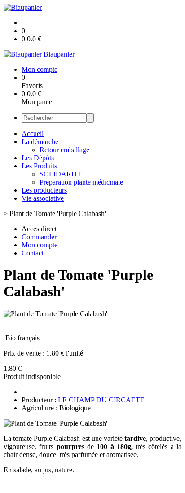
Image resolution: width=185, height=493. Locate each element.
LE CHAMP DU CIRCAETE (101, 400)
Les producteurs (44, 190)
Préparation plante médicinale (81, 182)
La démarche (40, 141)
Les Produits (39, 166)
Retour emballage (64, 150)
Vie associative (43, 198)
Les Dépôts (38, 158)
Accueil (33, 133)
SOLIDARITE (61, 174)
